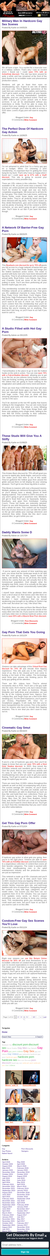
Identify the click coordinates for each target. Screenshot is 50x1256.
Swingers (24, 1151)
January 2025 (7, 1170)
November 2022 (8, 1203)
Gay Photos (6, 1151)
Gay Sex (28, 1051)
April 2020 (21, 1164)
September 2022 (8, 1205)
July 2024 (6, 1178)
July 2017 (21, 1217)
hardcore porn (26, 1056)
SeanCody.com (16, 1063)
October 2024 (7, 1174)
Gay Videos (13, 1054)
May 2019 (21, 1182)
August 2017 (22, 1215)
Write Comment (30, 120)
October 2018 (22, 1197)
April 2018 (21, 1203)
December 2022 (8, 1201)
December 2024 (8, 1172)
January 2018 (22, 1207)
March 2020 (21, 1166)
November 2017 (23, 1209)
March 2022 (7, 1213)
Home (4, 1032)
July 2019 (21, 1178)
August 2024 (7, 1176)
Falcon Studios (12, 1048)
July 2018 (21, 1201)
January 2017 (22, 1225)
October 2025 (7, 1164)
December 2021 (8, 1219)
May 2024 (6, 1180)
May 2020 (21, 1162)
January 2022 (7, 1217)
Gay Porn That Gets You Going (23, 632)
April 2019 (21, 1184)
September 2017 (23, 1213)
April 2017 (21, 1221)
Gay (31, 117)
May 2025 (6, 1168)
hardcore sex (9, 1059)
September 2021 (8, 1225)
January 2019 (22, 1190)
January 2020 (22, 1170)
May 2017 (21, 1219)
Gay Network (32, 1048)
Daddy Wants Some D (17, 532)
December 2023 (8, 1186)
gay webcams (24, 1054)
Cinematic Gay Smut (16, 727)
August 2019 (22, 1176)
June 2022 (6, 1209)
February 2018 (23, 1205)
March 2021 (7, 1231)
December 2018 (23, 1192)
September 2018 (23, 1199)
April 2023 (6, 1197)
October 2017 (22, 1211)
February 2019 (23, 1188)
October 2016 (22, 1231)
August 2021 (7, 1227)
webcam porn (27, 1063)
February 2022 (8, 1215)
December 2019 (23, 1172)
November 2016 (23, 1229)
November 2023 (8, 1188)
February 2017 (23, 1223)
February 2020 (23, 1168)
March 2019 (21, 1186)
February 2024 (8, 1184)
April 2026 (6, 1162)
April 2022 (6, 1211)
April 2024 (6, 1182)
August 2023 (7, 1192)
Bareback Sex (7, 1045)
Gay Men (22, 1048)
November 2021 (8, 1221)
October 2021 (7, 1223)
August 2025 (7, 1166)
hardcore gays (11, 1057)
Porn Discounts (31, 621)
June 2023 (6, 1195)
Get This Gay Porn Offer (18, 823)
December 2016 (23, 1227)
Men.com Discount (24, 1060)
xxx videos (10, 1065)
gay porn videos (15, 1051)
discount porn (20, 1044)
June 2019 (21, 1180)
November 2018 (23, 1195)
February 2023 (8, 1199)
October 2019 (22, 1174)
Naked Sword (7, 1153)
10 (34, 1017)
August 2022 (7, 1207)
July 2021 (6, 1229)
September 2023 (8, 1190)
